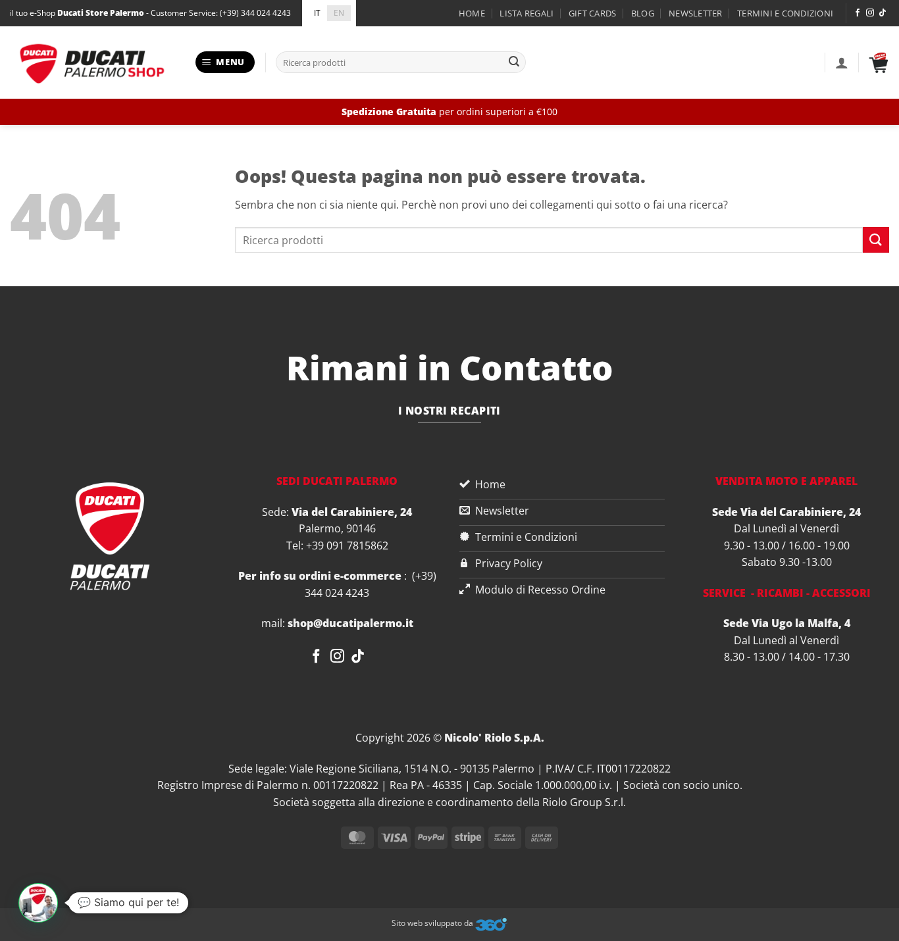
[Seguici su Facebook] (857, 13)
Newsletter (696, 13)
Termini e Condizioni (785, 13)
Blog (642, 13)
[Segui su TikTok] (882, 13)
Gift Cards (593, 13)
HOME (472, 13)
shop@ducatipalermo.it (350, 623)
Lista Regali (526, 13)
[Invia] (514, 62)
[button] (225, 62)
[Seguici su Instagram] (870, 13)
